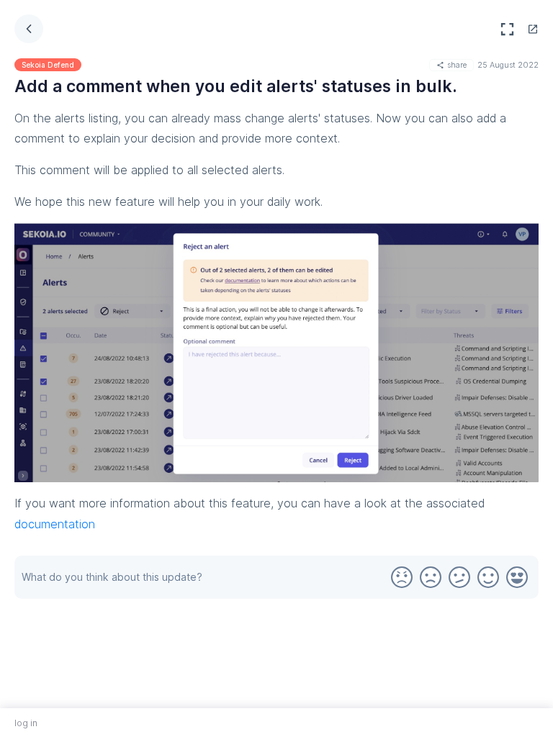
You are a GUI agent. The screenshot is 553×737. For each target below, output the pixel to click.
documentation (54, 524)
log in (25, 723)
